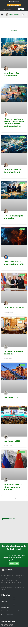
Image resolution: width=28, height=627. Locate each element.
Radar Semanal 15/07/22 (11, 397)
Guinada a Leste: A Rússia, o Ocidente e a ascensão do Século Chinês (13, 486)
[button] (2, 14)
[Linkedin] (16, 1)
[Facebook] (10, 1)
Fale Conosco (7, 9)
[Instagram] (18, 1)
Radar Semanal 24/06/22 (12, 441)
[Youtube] (14, 1)
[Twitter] (12, 1)
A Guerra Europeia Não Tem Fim (14, 308)
